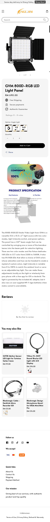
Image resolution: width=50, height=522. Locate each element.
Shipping (9, 477)
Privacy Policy (22, 517)
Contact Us (10, 474)
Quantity (8, 134)
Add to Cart (25, 145)
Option (12, 122)
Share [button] (10, 152)
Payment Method (12, 480)
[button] (2, 11)
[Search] (44, 19)
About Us (9, 471)
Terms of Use (11, 517)
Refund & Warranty (36, 517)
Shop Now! (40, 2)
